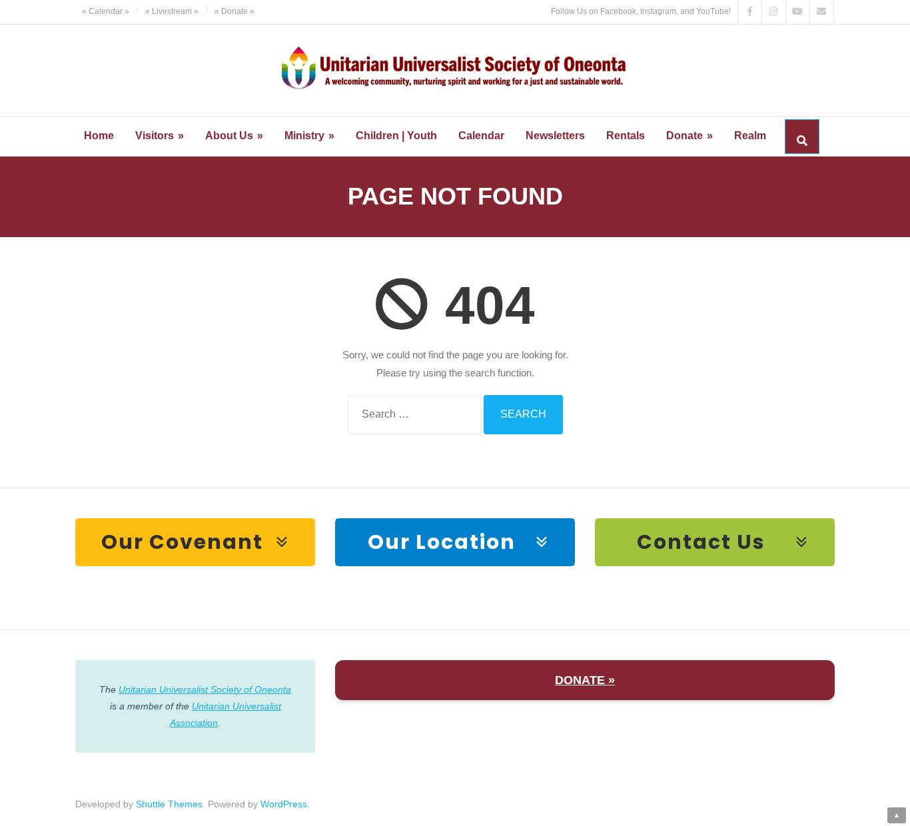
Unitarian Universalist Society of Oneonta (205, 689)
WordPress (283, 804)
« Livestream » (172, 11)
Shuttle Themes (169, 804)
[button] (195, 542)
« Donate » (234, 11)
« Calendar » (105, 11)
